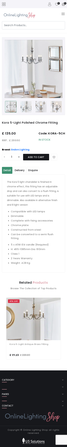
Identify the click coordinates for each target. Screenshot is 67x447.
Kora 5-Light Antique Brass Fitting (29, 344)
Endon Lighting (20, 149)
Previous (7, 106)
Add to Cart (36, 157)
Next (60, 106)
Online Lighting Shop (35, 429)
